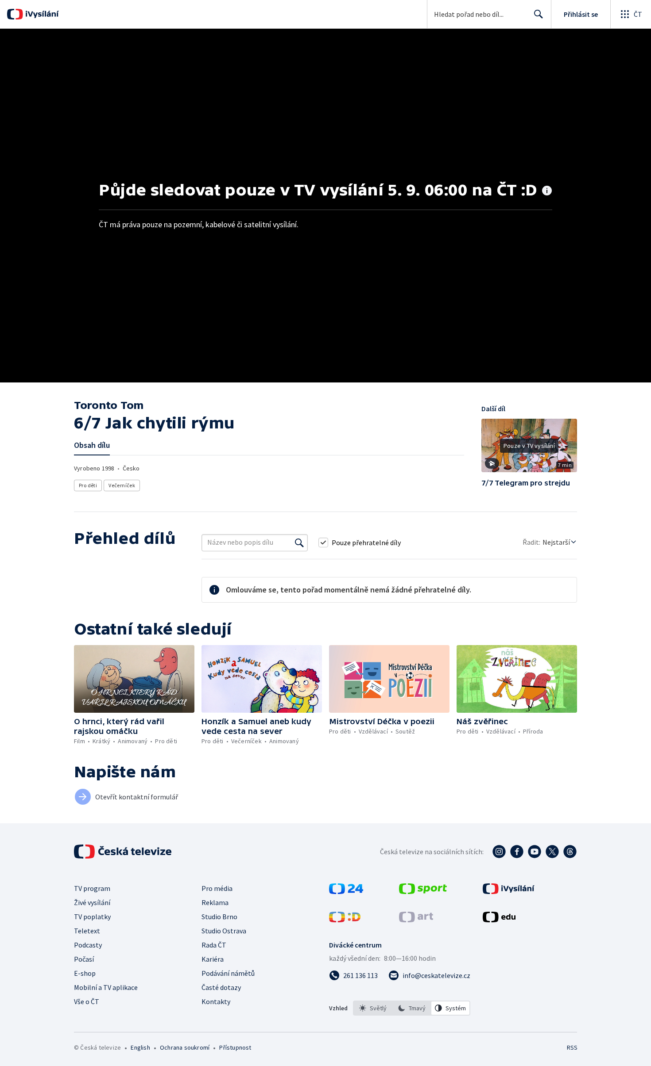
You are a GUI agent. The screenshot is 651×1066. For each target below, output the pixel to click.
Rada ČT (214, 944)
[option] (373, 1008)
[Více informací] (547, 191)
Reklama (215, 902)
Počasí (84, 959)
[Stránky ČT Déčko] (344, 919)
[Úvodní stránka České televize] (123, 851)
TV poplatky (92, 916)
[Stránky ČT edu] (499, 919)
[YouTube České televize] (534, 851)
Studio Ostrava (224, 930)
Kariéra (213, 959)
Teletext (87, 930)
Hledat (538, 14)
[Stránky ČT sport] (423, 891)
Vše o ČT (86, 1001)
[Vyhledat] (299, 542)
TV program (92, 888)
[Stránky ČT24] (346, 891)
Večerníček (121, 485)
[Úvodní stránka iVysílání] (41, 14)
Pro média (217, 888)
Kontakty (216, 1001)
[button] (529, 449)
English (140, 1047)
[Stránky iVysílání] (509, 891)
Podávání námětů (228, 973)
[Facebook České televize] (517, 851)
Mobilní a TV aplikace (106, 987)
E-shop (85, 973)
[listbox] (411, 1008)
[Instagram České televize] (499, 851)
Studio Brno (219, 916)
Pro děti (88, 485)
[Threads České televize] (570, 851)
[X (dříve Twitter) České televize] (552, 851)
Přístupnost (235, 1047)
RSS (572, 1047)
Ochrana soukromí (184, 1047)
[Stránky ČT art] (416, 919)
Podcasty (88, 944)
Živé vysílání (92, 902)
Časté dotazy (221, 987)
